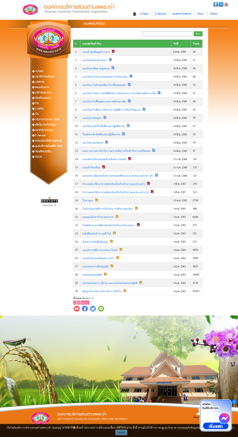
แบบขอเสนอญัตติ (92, 274)
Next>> (85, 302)
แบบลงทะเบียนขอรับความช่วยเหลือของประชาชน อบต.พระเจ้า (118, 175)
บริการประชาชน (43, 92)
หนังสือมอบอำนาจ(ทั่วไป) (97, 233)
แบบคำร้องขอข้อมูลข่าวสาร (98, 258)
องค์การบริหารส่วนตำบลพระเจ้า (79, 6)
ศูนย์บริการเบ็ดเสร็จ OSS (48, 146)
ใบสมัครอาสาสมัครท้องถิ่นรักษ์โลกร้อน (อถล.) (109, 225)
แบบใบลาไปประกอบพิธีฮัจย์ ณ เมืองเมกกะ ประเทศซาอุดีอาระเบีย (119, 93)
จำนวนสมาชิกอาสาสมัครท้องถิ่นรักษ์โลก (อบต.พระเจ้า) (114, 184)
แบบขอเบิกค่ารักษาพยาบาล (98, 217)
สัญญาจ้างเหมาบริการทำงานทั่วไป (102, 291)
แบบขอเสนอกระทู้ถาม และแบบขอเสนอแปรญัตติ (110, 283)
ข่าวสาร (39, 108)
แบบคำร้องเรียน (91, 167)
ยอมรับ (121, 432)
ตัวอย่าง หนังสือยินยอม (95, 241)
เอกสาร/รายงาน (181, 14)
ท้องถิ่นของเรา (43, 98)
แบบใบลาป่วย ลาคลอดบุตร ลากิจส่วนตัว (105, 76)
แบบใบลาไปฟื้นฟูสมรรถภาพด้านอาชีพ (104, 101)
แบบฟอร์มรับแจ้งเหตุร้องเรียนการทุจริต (104, 159)
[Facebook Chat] (215, 415)
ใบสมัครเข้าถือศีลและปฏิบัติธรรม (101, 134)
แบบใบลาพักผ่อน (92, 118)
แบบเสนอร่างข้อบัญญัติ (95, 266)
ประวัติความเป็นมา (44, 76)
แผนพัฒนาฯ (42, 87)
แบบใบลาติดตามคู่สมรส (96, 68)
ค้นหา (201, 14)
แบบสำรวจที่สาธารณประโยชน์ (100, 250)
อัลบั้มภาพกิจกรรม (45, 124)
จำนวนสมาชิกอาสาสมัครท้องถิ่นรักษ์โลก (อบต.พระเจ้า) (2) (115, 192)
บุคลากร (39, 82)
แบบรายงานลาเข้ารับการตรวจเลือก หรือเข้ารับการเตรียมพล (116, 151)
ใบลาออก (88, 200)
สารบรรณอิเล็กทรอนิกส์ (48, 141)
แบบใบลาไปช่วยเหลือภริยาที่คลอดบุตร (104, 85)
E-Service (160, 14)
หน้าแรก (144, 14)
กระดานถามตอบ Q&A (47, 119)
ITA (37, 103)
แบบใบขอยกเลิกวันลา (95, 60)
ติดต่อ (213, 14)
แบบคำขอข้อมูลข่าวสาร (96, 52)
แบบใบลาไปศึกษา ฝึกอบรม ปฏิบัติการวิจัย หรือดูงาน (111, 109)
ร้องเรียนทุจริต (43, 151)
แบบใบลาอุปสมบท (93, 142)
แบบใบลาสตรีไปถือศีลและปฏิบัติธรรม (104, 126)
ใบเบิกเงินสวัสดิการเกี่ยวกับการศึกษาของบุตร (108, 208)
